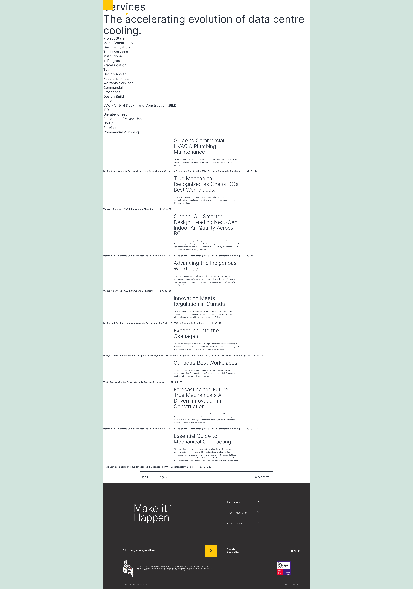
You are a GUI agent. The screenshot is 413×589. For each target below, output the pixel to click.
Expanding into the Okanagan (196, 333)
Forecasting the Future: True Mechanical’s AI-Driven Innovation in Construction (202, 398)
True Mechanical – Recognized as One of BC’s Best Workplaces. (206, 184)
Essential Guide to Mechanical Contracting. (203, 439)
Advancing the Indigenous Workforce (205, 266)
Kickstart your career (237, 513)
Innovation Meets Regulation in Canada (199, 301)
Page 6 (162, 477)
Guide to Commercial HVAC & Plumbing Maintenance (199, 146)
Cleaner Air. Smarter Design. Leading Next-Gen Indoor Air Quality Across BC (205, 225)
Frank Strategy (295, 584)
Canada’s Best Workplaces (205, 363)
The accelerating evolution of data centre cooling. (203, 25)
